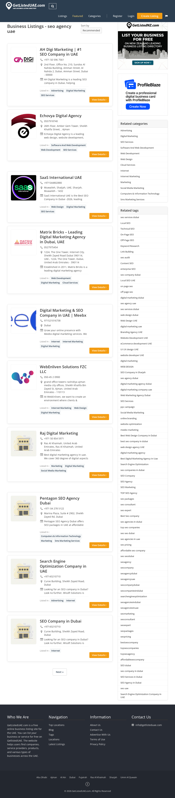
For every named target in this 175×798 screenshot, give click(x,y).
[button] (166, 16)
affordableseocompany (132, 659)
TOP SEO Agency (128, 493)
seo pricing (125, 544)
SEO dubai (125, 665)
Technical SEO (127, 228)
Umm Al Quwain (128, 777)
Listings (62, 16)
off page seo (126, 291)
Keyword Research (129, 246)
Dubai (72, 777)
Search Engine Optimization (134, 464)
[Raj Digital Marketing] (23, 443)
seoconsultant (127, 619)
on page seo (126, 286)
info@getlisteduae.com (149, 725)
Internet (55, 341)
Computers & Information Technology (61, 536)
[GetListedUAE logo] (25, 6)
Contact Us (96, 729)
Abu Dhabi (41, 777)
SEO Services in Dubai (131, 676)
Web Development (50, 149)
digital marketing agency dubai (136, 383)
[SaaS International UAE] (23, 187)
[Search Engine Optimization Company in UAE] (23, 571)
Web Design (57, 206)
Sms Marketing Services (67, 540)
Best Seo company (129, 515)
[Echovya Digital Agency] (23, 126)
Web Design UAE (128, 320)
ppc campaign (127, 406)
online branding (128, 418)
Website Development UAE (134, 337)
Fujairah (83, 777)
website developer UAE (132, 355)
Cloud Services (70, 282)
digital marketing (129, 360)
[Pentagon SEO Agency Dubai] (23, 508)
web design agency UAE (132, 447)
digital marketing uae (131, 326)
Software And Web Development (68, 145)
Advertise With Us (100, 734)
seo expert (125, 510)
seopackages (126, 630)
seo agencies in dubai (131, 521)
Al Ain (63, 777)
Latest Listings (57, 744)
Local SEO (125, 223)
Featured (77, 16)
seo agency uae (128, 303)
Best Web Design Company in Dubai (138, 435)
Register (117, 16)
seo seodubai (127, 556)
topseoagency (127, 653)
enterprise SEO (128, 268)
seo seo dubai (127, 533)
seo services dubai (129, 217)
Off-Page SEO (127, 240)
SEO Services (47, 95)
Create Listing (149, 16)
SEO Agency (126, 481)
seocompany (127, 567)
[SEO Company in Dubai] (23, 631)
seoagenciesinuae (129, 607)
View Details (99, 99)
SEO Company (127, 475)
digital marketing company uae (136, 389)
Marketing (56, 465)
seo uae (124, 688)
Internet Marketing (73, 341)
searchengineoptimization (133, 596)
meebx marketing (129, 429)
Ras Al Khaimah (98, 777)
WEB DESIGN (126, 366)
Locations (54, 739)
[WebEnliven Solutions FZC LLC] (23, 377)
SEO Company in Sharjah (133, 372)
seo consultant (128, 504)
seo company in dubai (131, 671)
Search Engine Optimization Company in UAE (140, 696)
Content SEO (126, 263)
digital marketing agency (132, 452)
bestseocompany (129, 642)
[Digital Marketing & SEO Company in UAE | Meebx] (23, 320)
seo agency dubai (129, 378)
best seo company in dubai (134, 441)
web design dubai (129, 314)
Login (131, 16)
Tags (51, 734)
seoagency (125, 561)
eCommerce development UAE (136, 343)
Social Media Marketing (53, 470)
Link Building (126, 251)
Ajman (53, 777)
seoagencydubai (128, 573)
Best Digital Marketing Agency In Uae (139, 458)
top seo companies (130, 527)
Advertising (57, 90)
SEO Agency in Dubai (130, 682)
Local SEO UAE (127, 280)
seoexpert (125, 625)
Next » (60, 672)
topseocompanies (129, 648)
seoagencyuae (127, 579)
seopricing (125, 636)
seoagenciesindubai (130, 602)
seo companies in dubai (132, 470)
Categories (94, 16)
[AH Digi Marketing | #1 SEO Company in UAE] (23, 59)
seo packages (127, 498)
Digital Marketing (75, 90)
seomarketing (127, 613)
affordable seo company (132, 550)
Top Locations (56, 725)
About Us (95, 725)
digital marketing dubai (132, 297)
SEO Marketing (128, 487)
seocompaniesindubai (131, 590)
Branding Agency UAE (131, 332)
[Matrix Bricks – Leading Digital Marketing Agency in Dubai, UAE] (23, 242)
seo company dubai (130, 274)
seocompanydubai (129, 584)
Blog (51, 729)
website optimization (131, 424)
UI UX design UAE (129, 349)
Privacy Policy (97, 744)
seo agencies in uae (130, 539)
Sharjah (113, 777)
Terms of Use (97, 739)
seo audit (125, 257)
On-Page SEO (127, 234)
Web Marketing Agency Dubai (135, 395)
